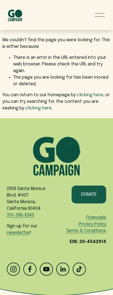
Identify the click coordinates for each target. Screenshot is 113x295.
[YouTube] (46, 269)
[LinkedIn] (62, 269)
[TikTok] (79, 269)
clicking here (90, 95)
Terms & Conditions (86, 230)
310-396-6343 (20, 215)
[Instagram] (13, 269)
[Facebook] (29, 269)
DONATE (89, 194)
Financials (96, 217)
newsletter (18, 232)
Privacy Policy (92, 224)
